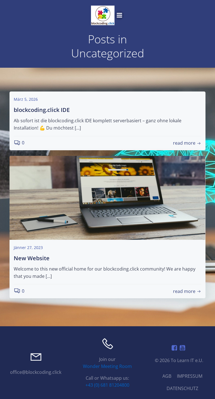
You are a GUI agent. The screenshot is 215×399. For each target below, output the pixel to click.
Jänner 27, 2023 (28, 247)
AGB (166, 376)
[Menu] (119, 15)
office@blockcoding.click (36, 372)
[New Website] (107, 197)
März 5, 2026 (26, 99)
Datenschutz (182, 388)
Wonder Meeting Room (107, 366)
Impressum (189, 376)
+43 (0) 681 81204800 (107, 385)
